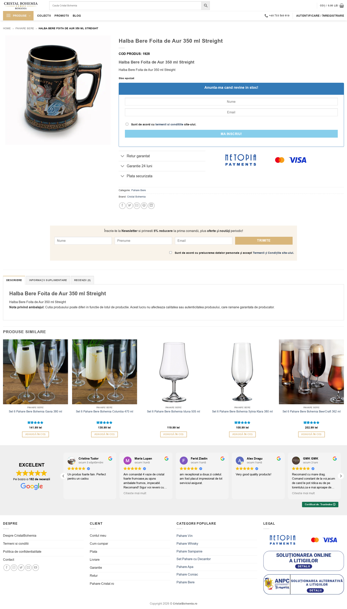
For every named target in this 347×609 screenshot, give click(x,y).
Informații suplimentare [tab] (48, 280)
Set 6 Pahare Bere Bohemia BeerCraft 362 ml (312, 411)
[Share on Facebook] (122, 205)
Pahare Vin (185, 536)
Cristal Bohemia (136, 196)
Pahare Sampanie (189, 551)
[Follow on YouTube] (35, 567)
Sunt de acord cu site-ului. (163, 124)
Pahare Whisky (187, 543)
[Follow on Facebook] (6, 567)
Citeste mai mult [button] (134, 493)
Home (7, 28)
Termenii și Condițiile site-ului (273, 253)
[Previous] (3, 392)
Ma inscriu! (231, 134)
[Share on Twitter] (129, 205)
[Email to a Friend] (137, 205)
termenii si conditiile (169, 124)
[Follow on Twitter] (21, 567)
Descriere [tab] (14, 280)
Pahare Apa (185, 567)
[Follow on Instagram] (14, 567)
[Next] (344, 392)
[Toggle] (123, 156)
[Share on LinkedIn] (151, 205)
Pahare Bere (24, 28)
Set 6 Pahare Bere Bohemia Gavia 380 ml (35, 411)
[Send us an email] (28, 567)
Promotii (61, 16)
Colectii (44, 16)
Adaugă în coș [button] (35, 434)
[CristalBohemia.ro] (23, 5)
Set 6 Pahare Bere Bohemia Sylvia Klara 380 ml (242, 411)
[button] (332, 5)
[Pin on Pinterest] (144, 205)
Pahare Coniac (187, 574)
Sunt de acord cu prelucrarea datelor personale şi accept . (234, 253)
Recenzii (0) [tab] (82, 280)
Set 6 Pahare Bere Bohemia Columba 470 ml (104, 411)
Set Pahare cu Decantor (194, 559)
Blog (77, 16)
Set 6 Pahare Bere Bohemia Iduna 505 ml (173, 411)
